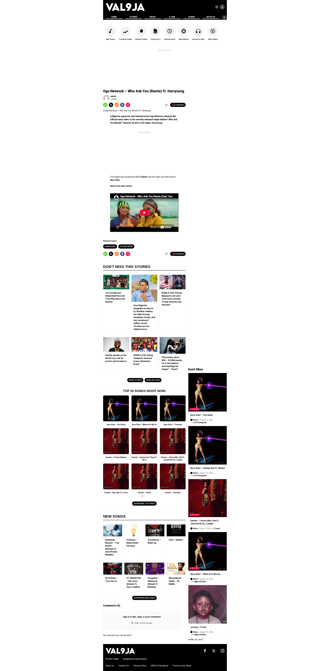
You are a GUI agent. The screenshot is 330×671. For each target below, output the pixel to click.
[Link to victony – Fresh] (207, 604)
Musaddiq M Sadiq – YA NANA (175, 581)
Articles (210, 17)
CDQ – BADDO (176, 540)
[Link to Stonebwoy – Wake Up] (155, 530)
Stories (133, 17)
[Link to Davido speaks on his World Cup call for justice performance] (116, 344)
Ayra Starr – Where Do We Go (205, 574)
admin (113, 96)
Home (114, 17)
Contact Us (124, 665)
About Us (110, 665)
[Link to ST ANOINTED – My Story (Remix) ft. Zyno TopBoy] (133, 569)
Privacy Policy (139, 665)
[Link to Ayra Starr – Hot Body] (207, 392)
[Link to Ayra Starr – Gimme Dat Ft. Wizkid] (207, 445)
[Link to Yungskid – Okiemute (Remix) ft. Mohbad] (155, 569)
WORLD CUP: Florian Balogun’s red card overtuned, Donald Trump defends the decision (172, 299)
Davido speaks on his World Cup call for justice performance (115, 358)
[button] (142, 496)
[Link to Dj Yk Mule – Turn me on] (112, 569)
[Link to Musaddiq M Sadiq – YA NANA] (176, 569)
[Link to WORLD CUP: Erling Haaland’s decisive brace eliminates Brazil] (144, 344)
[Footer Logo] (120, 650)
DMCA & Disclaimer (159, 665)
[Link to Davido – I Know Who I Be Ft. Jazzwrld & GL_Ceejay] (207, 498)
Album (191, 17)
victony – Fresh (198, 627)
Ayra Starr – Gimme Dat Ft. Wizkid (207, 468)
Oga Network (126, 246)
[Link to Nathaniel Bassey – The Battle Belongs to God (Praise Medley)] (112, 530)
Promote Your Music (182, 665)
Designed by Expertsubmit (135, 659)
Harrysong (110, 246)
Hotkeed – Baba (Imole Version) (132, 543)
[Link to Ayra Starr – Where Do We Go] (207, 551)
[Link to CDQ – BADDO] (176, 530)
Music (153, 17)
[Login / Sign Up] (222, 7)
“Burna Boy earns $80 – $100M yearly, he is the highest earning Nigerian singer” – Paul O (172, 363)
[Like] (166, 104)
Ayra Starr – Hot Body (201, 415)
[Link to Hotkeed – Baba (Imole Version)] (133, 530)
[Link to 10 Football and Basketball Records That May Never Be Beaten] (116, 282)
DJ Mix (172, 17)
